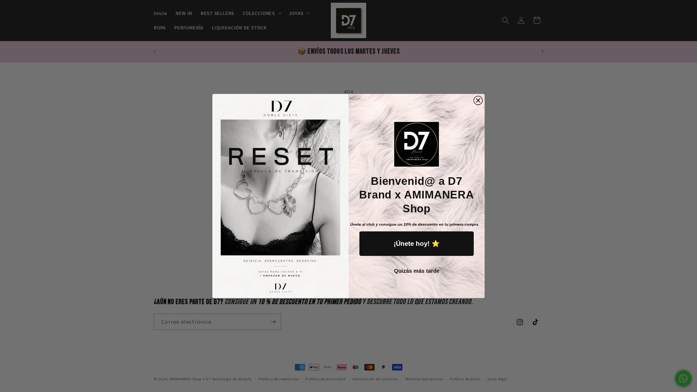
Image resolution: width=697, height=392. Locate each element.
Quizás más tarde (416, 271)
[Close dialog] (478, 100)
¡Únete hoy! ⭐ (417, 243)
